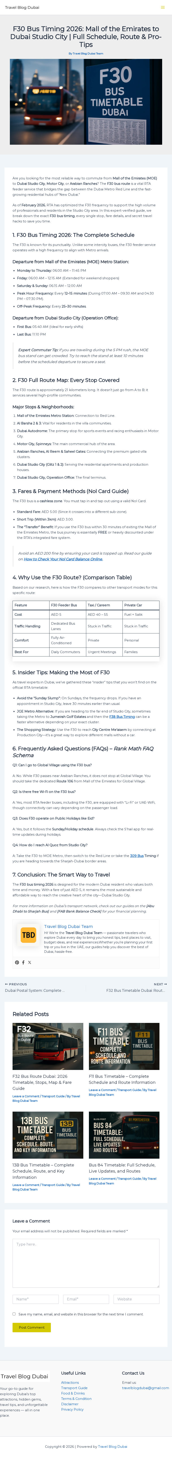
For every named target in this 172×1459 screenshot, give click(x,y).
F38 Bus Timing (122, 717)
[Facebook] (23, 962)
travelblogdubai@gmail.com (145, 1388)
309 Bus (137, 856)
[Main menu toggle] (163, 7)
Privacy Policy (72, 1409)
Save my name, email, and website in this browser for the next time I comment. (81, 1314)
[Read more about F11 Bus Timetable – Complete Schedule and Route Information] (124, 1046)
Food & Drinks (73, 1393)
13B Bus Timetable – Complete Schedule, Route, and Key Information (43, 1171)
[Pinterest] (17, 962)
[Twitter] (30, 962)
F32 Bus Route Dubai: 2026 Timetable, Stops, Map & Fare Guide (42, 1082)
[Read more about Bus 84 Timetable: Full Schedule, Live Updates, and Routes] (124, 1135)
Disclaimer (69, 1404)
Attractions (70, 1383)
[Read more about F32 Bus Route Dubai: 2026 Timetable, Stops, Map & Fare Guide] (48, 1046)
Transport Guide (53, 1096)
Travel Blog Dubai (112, 1447)
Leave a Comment (26, 1096)
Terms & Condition (76, 1399)
